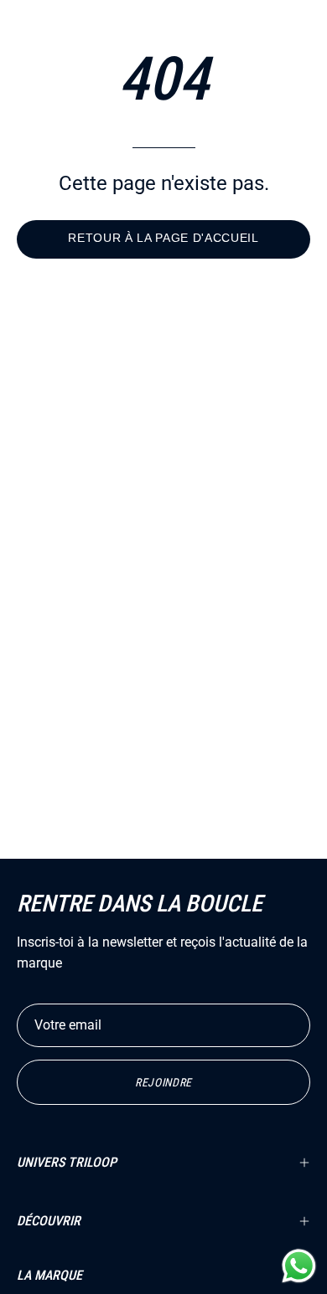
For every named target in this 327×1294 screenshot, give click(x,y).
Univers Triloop (67, 1162)
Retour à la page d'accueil (163, 238)
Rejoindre (163, 1082)
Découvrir (48, 1221)
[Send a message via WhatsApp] (299, 1266)
